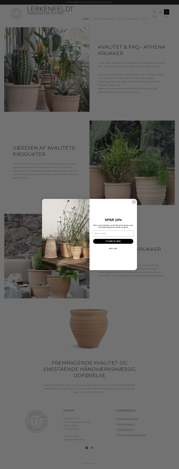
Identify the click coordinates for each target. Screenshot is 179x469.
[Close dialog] (134, 202)
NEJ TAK (113, 248)
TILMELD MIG (113, 241)
